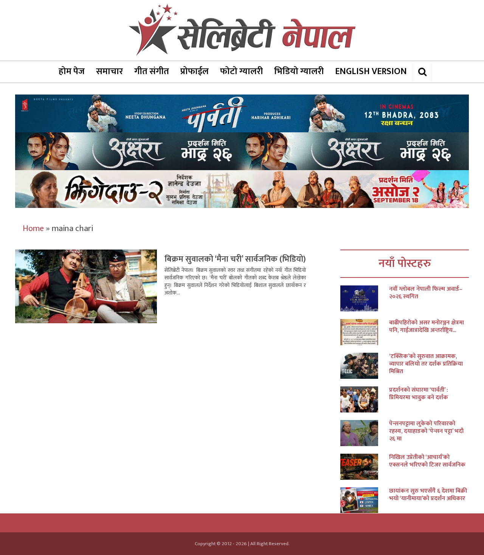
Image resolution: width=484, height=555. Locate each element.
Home (33, 229)
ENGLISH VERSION (371, 71)
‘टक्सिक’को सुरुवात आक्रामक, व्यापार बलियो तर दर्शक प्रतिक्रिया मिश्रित (426, 364)
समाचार (109, 71)
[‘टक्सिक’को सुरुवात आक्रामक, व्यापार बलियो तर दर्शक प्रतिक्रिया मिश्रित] (364, 366)
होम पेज (72, 71)
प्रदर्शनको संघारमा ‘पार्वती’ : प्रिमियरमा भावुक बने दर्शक (418, 394)
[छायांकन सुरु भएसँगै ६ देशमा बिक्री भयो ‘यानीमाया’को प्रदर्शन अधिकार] (364, 500)
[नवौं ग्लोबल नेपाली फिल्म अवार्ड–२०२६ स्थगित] (364, 298)
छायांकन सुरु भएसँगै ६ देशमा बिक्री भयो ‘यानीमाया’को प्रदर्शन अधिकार (428, 494)
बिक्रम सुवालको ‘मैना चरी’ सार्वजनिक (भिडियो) (235, 259)
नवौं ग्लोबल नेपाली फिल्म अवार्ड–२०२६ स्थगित (425, 293)
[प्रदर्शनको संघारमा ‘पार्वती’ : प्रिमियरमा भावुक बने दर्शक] (364, 399)
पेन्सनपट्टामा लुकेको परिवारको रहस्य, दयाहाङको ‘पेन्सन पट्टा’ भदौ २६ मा (426, 431)
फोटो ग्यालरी (241, 71)
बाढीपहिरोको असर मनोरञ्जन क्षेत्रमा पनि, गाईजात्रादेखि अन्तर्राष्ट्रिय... (426, 326)
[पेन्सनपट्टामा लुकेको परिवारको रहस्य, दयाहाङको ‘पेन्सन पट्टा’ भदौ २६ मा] (364, 433)
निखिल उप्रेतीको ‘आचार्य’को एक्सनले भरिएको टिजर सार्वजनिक (427, 461)
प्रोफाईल (194, 71)
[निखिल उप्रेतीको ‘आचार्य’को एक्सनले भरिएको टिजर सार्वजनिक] (364, 467)
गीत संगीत (151, 71)
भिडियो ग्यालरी (299, 71)
